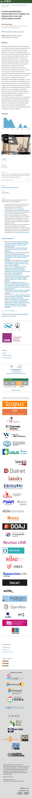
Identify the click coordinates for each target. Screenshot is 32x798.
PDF (5, 159)
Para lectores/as (6, 647)
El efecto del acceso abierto (22, 232)
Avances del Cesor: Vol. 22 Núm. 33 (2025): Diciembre (17, 272)
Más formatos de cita (8, 180)
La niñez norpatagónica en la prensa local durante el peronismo (17, 295)
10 (12, 310)
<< (2, 310)
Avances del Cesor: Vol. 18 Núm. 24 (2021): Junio (17, 297)
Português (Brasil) (7, 357)
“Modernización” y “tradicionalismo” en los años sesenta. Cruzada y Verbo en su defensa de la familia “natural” (17, 276)
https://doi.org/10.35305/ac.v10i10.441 (14, 31)
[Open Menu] (1, 1)
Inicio (3, 5)
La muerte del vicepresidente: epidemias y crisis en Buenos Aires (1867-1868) (17, 262)
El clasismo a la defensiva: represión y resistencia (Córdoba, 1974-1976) (16, 242)
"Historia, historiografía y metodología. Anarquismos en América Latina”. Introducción (17, 254)
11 (13, 310)
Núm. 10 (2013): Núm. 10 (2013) (19, 5)
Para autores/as (6, 649)
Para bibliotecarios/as (7, 652)
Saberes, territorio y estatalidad (21, 290)
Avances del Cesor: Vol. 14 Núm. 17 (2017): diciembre (16, 264)
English (4, 353)
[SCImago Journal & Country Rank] (16, 373)
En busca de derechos (21, 248)
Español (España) (6, 355)
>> (16, 310)
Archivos (8, 5)
